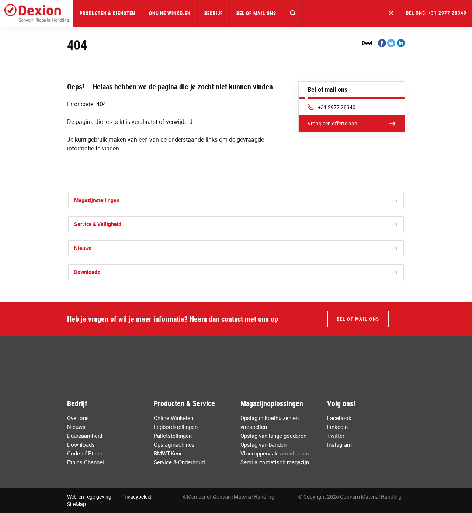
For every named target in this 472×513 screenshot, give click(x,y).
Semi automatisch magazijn (274, 462)
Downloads (87, 271)
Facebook (339, 418)
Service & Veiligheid (97, 224)
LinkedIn (337, 426)
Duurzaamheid (84, 435)
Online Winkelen (170, 13)
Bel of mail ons (256, 13)
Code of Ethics (85, 453)
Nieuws (82, 248)
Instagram (339, 444)
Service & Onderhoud (179, 462)
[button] (293, 13)
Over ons (78, 418)
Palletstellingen (173, 435)
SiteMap (76, 503)
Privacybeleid (136, 496)
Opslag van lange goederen (273, 435)
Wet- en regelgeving (89, 496)
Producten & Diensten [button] (107, 13)
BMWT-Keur (168, 453)
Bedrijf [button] (213, 13)
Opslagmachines (174, 444)
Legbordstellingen (176, 426)
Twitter (335, 435)
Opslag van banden (263, 444)
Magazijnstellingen (96, 200)
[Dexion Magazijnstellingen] (36, 13)
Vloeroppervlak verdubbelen (274, 453)
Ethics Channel (85, 462)
